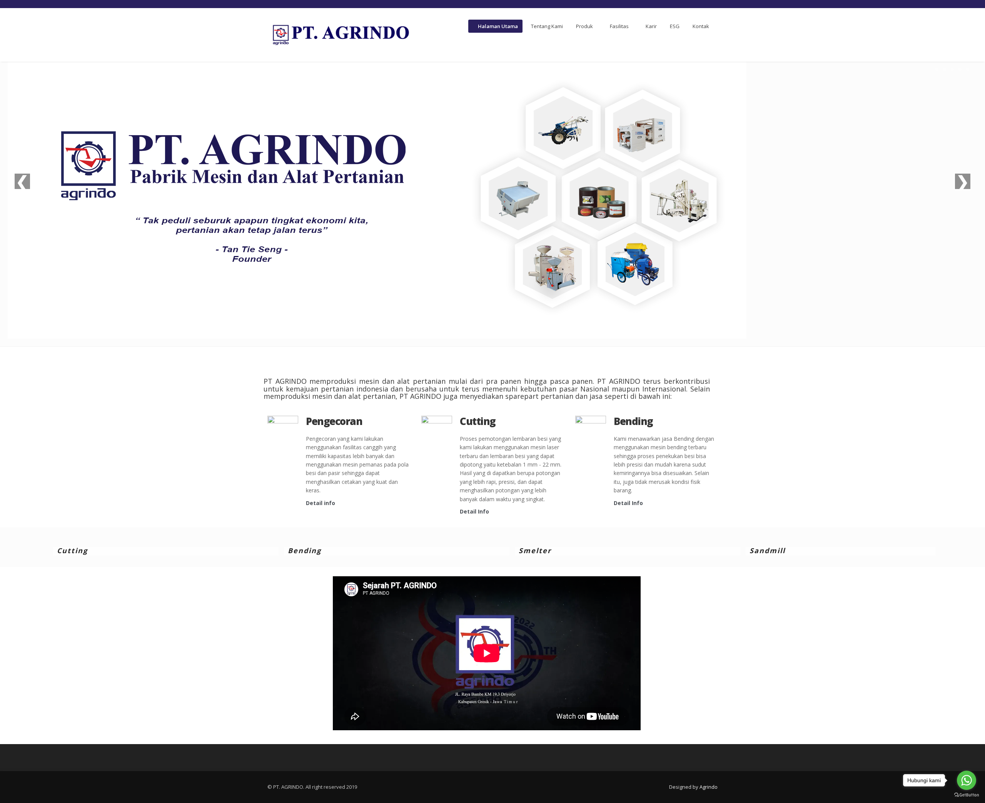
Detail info (320, 503)
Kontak (701, 26)
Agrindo (709, 786)
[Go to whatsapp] (966, 780)
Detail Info (474, 511)
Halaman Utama (497, 26)
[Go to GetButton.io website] (966, 795)
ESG (674, 26)
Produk (584, 26)
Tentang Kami (547, 26)
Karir (651, 26)
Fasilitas (619, 26)
